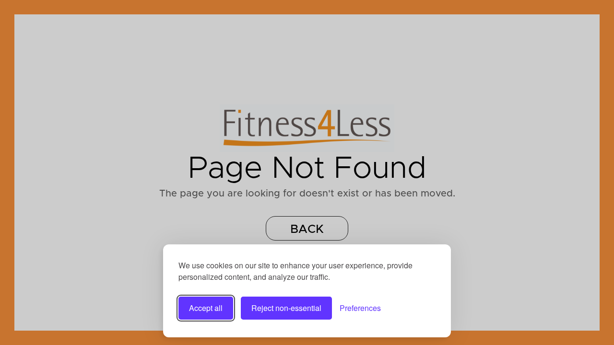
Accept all (206, 307)
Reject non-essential (286, 307)
